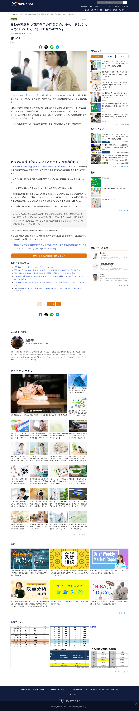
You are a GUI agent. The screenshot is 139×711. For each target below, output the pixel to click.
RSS (107, 690)
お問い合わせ (93, 690)
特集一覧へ (123, 210)
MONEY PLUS (14, 14)
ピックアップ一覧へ (120, 166)
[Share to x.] (46, 47)
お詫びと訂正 (114, 690)
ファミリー (122, 10)
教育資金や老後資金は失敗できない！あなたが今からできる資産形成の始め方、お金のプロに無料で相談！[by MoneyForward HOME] (50, 246)
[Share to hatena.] (57, 47)
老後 (100, 10)
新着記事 (84, 6)
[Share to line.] (52, 47)
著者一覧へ (123, 285)
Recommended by (78, 534)
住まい (107, 10)
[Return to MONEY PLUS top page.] (22, 4)
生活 (86, 10)
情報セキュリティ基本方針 (48, 690)
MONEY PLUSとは (26, 690)
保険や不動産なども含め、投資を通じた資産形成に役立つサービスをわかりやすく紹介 (48, 288)
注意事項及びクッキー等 (80, 690)
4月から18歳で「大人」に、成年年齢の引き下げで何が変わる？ (39, 95)
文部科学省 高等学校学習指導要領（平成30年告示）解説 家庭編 (38, 166)
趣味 (114, 10)
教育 (13, 42)
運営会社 (35, 690)
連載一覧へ (123, 613)
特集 (96, 6)
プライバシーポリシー (64, 690)
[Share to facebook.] (40, 47)
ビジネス (93, 10)
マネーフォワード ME (69, 694)
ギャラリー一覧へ (120, 672)
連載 (91, 6)
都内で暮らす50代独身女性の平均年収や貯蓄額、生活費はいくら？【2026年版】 (45, 273)
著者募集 (101, 690)
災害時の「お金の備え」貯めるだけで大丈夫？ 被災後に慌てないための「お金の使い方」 (49, 270)
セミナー (105, 6)
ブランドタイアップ (119, 6)
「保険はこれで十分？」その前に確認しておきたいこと (35, 267)
